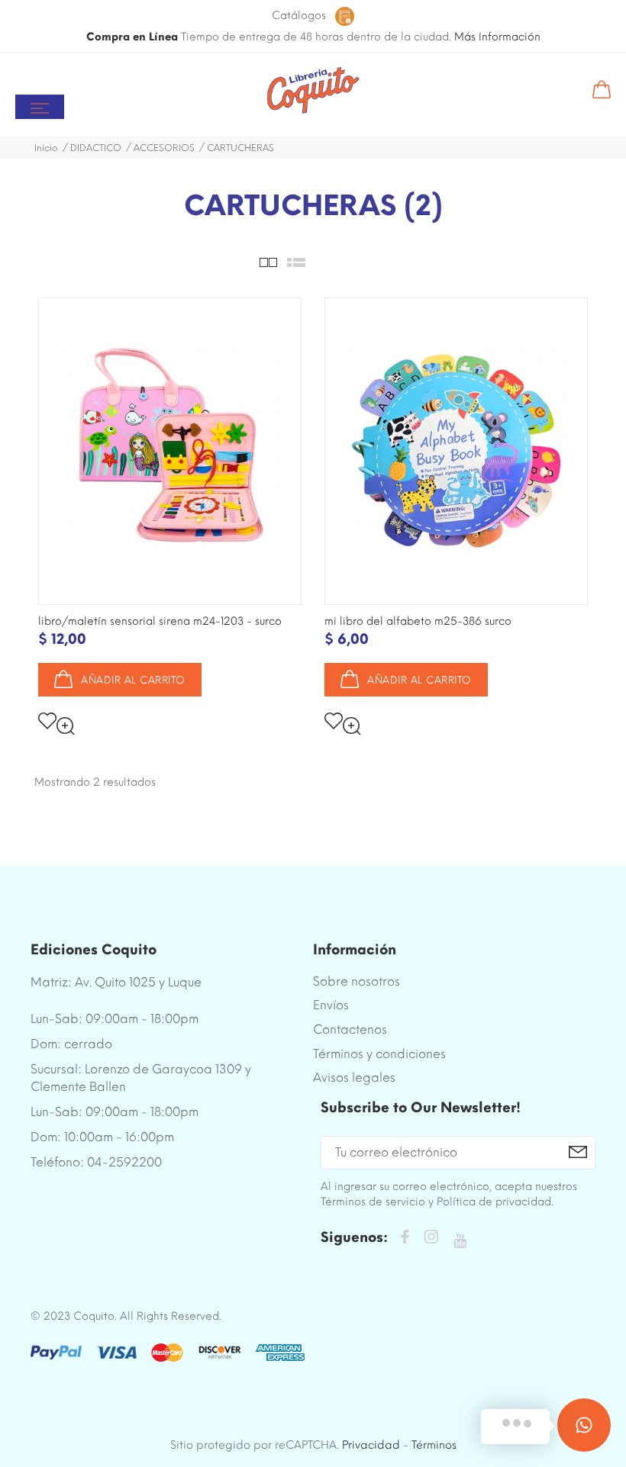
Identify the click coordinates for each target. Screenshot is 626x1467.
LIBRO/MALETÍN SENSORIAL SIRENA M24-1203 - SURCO (160, 621)
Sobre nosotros (356, 981)
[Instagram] (431, 1239)
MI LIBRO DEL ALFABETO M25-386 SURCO (417, 621)
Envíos (331, 1005)
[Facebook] (404, 1239)
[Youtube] (459, 1241)
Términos (434, 1445)
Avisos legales (354, 1077)
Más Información (497, 37)
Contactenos (350, 1029)
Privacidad (371, 1445)
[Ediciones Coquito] (313, 91)
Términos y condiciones (379, 1054)
